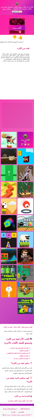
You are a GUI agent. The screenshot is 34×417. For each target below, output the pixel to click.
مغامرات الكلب (24, 350)
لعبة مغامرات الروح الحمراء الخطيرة (18, 353)
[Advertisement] (17, 81)
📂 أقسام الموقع (17, 11)
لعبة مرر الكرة (8, 327)
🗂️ (25, 144)
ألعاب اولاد (17, 327)
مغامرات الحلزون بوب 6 (21, 358)
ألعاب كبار (29, 401)
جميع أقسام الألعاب (25, 408)
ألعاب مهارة (21, 401)
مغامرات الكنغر (24, 355)
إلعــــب (17, 27)
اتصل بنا (13, 412)
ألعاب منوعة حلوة (27, 327)
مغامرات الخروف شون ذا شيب (19, 348)
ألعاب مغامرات (12, 401)
